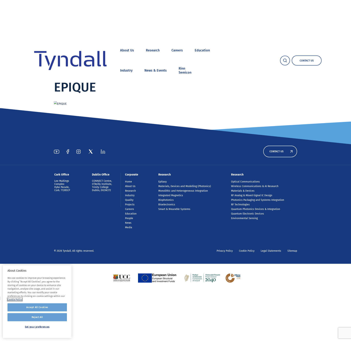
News (128, 222)
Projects (130, 204)
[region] (37, 301)
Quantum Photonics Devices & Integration (255, 209)
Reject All (37, 317)
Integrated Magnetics (170, 195)
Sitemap (292, 250)
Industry (126, 70)
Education (202, 50)
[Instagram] (78, 151)
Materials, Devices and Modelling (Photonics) (184, 186)
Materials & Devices (242, 190)
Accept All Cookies (37, 307)
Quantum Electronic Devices (247, 213)
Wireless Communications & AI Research (254, 186)
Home (128, 181)
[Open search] (285, 60)
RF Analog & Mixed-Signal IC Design (251, 195)
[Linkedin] (103, 151)
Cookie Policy (246, 250)
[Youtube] (56, 151)
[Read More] (122, 278)
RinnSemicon (185, 70)
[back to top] (0, 298)
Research (153, 50)
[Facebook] (68, 151)
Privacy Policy (225, 250)
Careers (177, 50)
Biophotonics (166, 200)
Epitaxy (162, 181)
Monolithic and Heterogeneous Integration (183, 190)
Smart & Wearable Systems (174, 209)
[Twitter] (90, 151)
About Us (127, 50)
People (129, 218)
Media (128, 227)
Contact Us (276, 151)
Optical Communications (245, 181)
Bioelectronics (166, 204)
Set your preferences (37, 326)
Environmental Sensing (244, 218)
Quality (129, 200)
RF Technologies (240, 204)
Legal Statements (271, 250)
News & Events (155, 70)
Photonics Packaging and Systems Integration (257, 200)
